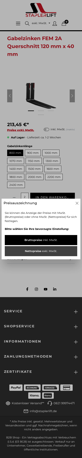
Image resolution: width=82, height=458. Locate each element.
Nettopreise (41, 251)
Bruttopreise (41, 240)
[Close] (77, 203)
